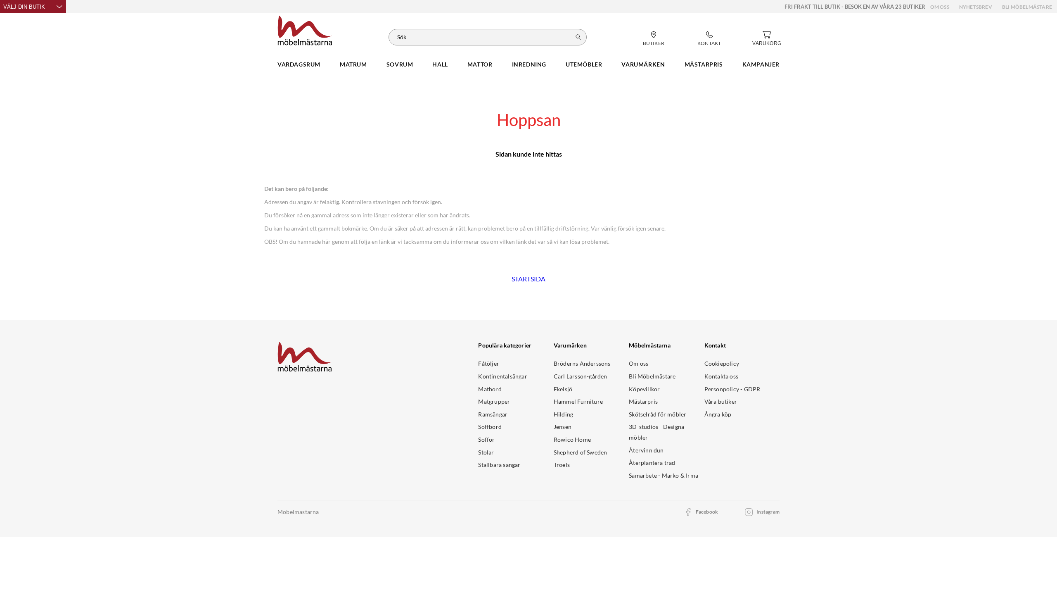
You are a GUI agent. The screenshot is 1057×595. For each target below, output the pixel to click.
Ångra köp (718, 414)
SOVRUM (399, 64)
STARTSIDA (528, 279)
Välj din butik (24, 7)
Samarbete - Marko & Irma (663, 475)
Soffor (486, 439)
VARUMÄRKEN (643, 64)
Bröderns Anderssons (582, 363)
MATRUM (353, 64)
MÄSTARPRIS (704, 64)
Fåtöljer (488, 363)
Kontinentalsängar (502, 376)
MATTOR (480, 64)
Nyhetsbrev (975, 7)
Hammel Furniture (578, 401)
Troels (562, 464)
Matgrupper (494, 401)
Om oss (939, 7)
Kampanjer (761, 64)
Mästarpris (643, 401)
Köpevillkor (644, 389)
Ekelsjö (563, 389)
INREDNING (529, 64)
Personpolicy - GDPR (732, 389)
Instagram (768, 512)
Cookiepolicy (721, 363)
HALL (440, 64)
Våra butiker (720, 401)
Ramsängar (492, 414)
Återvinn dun (646, 450)
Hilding (563, 414)
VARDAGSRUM (298, 64)
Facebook (707, 512)
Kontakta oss (721, 376)
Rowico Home (572, 439)
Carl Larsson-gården (580, 376)
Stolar (486, 452)
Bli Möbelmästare (1027, 7)
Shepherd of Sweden (580, 452)
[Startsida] (304, 29)
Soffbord (490, 426)
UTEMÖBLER (584, 64)
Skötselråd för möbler (657, 414)
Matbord (489, 389)
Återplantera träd (652, 462)
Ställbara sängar (499, 464)
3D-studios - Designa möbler (656, 432)
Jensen (562, 426)
